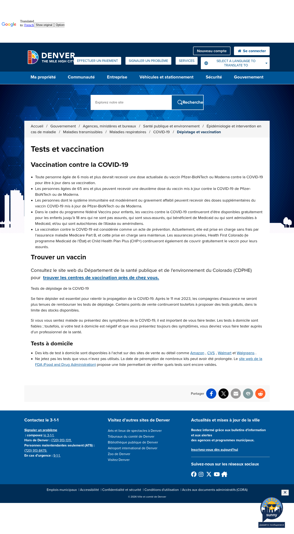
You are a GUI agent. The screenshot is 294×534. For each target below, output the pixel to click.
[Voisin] (223, 474)
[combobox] (235, 63)
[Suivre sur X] (208, 474)
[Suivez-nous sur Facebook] (193, 474)
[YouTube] (216, 474)
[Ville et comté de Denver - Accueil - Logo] (51, 57)
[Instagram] (201, 474)
